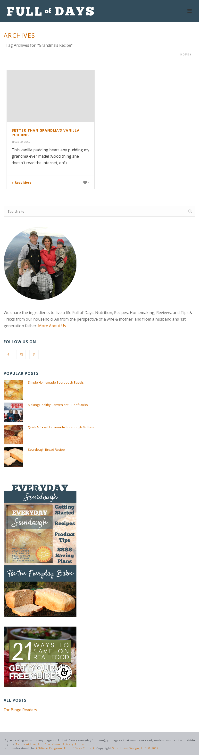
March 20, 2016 (21, 142)
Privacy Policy (73, 744)
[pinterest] (34, 354)
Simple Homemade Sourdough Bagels (56, 382)
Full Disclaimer (49, 744)
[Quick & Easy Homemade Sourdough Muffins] (13, 434)
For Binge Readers (20, 709)
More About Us (52, 325)
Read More (23, 182)
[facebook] (8, 354)
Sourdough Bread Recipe (46, 449)
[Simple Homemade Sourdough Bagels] (13, 390)
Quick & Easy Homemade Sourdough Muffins (61, 427)
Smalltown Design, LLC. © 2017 (135, 748)
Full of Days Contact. (79, 748)
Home (184, 54)
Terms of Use (26, 744)
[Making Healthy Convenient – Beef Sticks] (13, 412)
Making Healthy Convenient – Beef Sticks (58, 405)
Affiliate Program (49, 748)
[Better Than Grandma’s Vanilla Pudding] (50, 96)
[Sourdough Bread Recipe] (13, 457)
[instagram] (21, 354)
